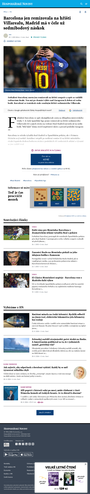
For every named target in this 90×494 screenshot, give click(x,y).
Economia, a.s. (17, 432)
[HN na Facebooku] (20, 444)
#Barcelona (27, 180)
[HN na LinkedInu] (26, 444)
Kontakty (7, 463)
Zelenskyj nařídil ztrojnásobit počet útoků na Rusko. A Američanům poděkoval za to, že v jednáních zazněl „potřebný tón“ (59, 342)
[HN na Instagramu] (23, 444)
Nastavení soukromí (33, 470)
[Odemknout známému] (85, 12)
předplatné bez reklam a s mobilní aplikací (47, 169)
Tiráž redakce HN (9, 467)
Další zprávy (45, 412)
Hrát (41, 204)
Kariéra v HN (8, 474)
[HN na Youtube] (33, 444)
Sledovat (62, 110)
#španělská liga (40, 180)
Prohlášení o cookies (33, 467)
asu (10, 34)
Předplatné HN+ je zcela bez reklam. (75, 216)
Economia (7, 470)
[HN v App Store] (26, 454)
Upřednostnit (77, 110)
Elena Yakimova (10, 364)
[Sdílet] (80, 12)
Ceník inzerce (8, 477)
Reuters (32, 90)
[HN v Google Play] (11, 454)
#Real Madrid (15, 180)
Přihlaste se (55, 175)
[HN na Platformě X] (16, 444)
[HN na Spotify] (30, 444)
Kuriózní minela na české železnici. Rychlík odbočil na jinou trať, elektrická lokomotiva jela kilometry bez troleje (58, 317)
